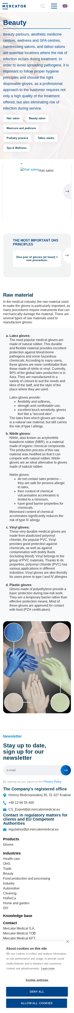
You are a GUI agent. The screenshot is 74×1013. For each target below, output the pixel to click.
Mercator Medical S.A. (19, 928)
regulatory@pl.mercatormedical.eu (33, 829)
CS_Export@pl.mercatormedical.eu (34, 809)
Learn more (47, 968)
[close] (67, 941)
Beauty (8, 873)
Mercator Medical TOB (19, 933)
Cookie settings (37, 980)
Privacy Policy (52, 781)
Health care (11, 858)
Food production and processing (26, 878)
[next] (67, 191)
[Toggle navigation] (52, 6)
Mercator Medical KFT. (19, 938)
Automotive (11, 888)
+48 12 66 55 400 (21, 802)
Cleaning (9, 893)
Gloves (8, 844)
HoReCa (9, 898)
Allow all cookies (36, 1003)
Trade (7, 868)
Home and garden (16, 903)
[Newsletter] (66, 770)
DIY (6, 908)
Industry (9, 883)
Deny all (37, 991)
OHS (6, 863)
